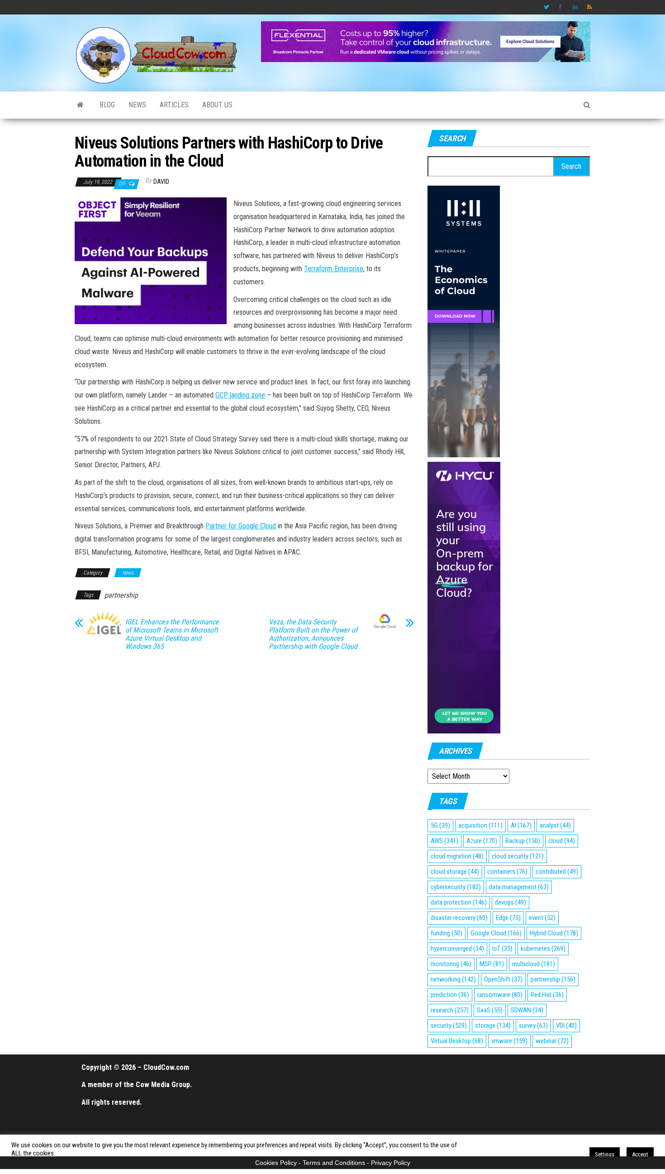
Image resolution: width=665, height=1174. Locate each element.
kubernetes (543, 948)
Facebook (561, 7)
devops (510, 902)
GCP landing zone (240, 395)
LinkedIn (575, 7)
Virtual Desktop (457, 1041)
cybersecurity (456, 887)
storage (493, 1025)
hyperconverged (457, 948)
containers (507, 871)
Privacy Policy (390, 1162)
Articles (174, 105)
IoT (502, 948)
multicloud (533, 964)
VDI (566, 1025)
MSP (492, 964)
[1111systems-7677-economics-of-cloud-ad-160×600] (464, 320)
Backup (522, 841)
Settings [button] (604, 1154)
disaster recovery (459, 918)
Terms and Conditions (334, 1162)
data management (519, 887)
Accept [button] (640, 1154)
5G (440, 825)
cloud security (518, 856)
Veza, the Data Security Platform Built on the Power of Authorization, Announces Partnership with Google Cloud (313, 634)
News (137, 105)
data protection (459, 902)
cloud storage (455, 871)
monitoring (451, 964)
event (542, 918)
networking (453, 979)
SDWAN (527, 1010)
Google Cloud (496, 933)
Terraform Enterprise (333, 268)
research (450, 1010)
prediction (450, 995)
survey (533, 1025)
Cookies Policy (276, 1162)
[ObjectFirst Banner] (151, 260)
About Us (217, 105)
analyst (555, 825)
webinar (552, 1041)
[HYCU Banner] (464, 597)
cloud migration (457, 856)
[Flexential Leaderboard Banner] (425, 41)
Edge (508, 918)
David (161, 181)
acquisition (480, 825)
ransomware (499, 995)
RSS (590, 7)
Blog (107, 105)
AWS (444, 841)
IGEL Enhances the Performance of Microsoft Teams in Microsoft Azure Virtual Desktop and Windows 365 (172, 634)
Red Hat (547, 995)
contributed (557, 871)
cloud (561, 841)
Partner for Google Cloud (240, 526)
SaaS (490, 1010)
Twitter (546, 7)
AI (521, 825)
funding (446, 933)
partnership (121, 595)
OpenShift (503, 979)
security (449, 1025)
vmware (509, 1041)
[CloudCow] (80, 105)
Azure (481, 841)
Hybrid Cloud (554, 933)
